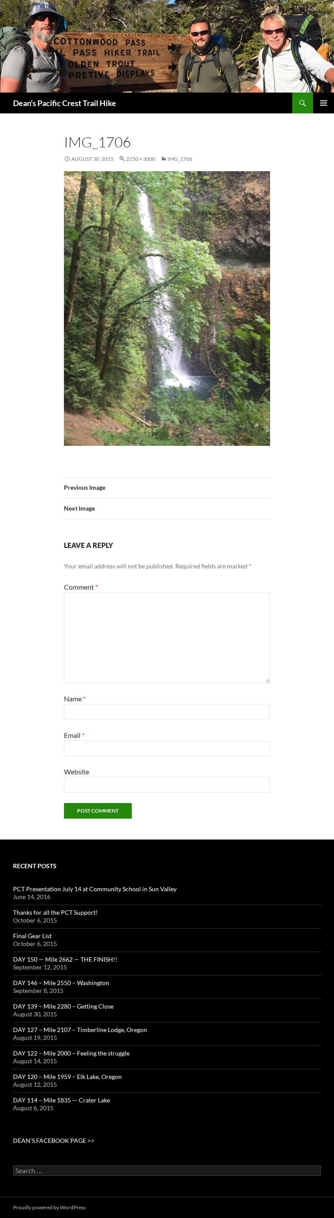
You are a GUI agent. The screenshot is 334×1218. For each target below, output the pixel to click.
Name (75, 698)
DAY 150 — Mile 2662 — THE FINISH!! (65, 959)
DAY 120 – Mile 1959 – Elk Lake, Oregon (67, 1076)
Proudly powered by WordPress (49, 1207)
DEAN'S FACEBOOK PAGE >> (53, 1140)
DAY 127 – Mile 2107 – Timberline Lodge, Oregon (80, 1029)
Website (76, 771)
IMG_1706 (179, 159)
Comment (81, 587)
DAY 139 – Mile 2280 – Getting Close (63, 1006)
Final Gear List (32, 935)
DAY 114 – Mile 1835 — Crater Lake (61, 1100)
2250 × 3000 (140, 159)
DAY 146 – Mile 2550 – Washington (61, 982)
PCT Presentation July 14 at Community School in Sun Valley (95, 889)
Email (74, 735)
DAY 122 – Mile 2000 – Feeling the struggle (71, 1053)
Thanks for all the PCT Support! (55, 912)
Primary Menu (323, 103)
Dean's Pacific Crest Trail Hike (64, 103)
